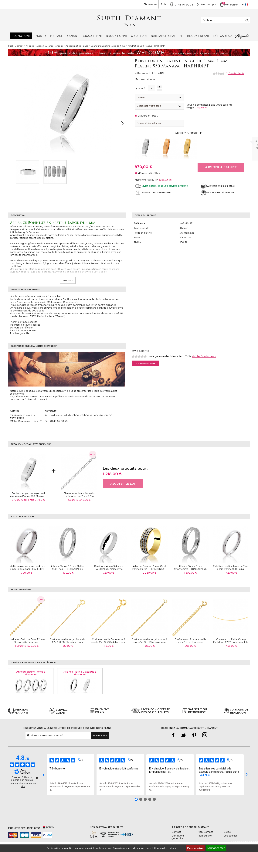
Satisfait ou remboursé (23, 330)
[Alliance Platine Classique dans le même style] (80, 685)
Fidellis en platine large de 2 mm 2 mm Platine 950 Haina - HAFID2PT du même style (231, 569)
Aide (163, 4)
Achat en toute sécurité (23, 322)
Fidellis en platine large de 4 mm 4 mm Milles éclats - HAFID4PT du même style (26, 569)
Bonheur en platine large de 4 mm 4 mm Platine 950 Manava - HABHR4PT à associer (28, 496)
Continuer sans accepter (244, 841)
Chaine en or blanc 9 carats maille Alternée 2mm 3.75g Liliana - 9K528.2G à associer (79, 496)
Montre (41, 35)
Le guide (241, 36)
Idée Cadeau (222, 35)
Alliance (183, 228)
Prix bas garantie (19, 333)
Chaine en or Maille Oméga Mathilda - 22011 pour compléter (231, 640)
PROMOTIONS (21, 35)
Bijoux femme (92, 35)
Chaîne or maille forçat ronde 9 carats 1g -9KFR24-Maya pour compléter (149, 642)
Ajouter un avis (145, 363)
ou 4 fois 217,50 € (34, 499)
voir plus (205, 774)
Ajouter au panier (221, 167)
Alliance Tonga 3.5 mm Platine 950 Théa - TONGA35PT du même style (67, 569)
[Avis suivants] (247, 774)
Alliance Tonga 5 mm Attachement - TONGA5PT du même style (190, 569)
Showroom (150, 4)
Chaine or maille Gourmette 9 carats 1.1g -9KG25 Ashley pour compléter (108, 642)
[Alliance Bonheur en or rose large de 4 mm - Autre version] (165, 148)
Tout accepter (216, 848)
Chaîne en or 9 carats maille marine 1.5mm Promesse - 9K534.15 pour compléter (190, 642)
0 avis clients (236, 73)
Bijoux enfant (198, 35)
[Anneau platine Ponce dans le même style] (31, 685)
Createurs (139, 35)
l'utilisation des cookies (164, 848)
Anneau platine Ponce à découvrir (30, 673)
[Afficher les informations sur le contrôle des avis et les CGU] (37, 777)
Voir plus (68, 280)
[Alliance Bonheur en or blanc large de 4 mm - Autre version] (145, 148)
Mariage (56, 35)
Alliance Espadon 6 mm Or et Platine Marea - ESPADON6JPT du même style (149, 569)
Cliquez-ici (165, 179)
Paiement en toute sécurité (25, 324)
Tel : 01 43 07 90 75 (56, 421)
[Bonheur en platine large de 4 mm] (27, 172)
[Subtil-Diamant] (129, 21)
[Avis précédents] (43, 774)
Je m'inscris (100, 735)
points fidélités (151, 173)
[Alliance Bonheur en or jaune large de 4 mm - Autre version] (186, 148)
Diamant (72, 35)
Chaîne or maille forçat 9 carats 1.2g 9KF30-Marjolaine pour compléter (67, 642)
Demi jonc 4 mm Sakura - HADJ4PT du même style (108, 567)
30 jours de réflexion (21, 327)
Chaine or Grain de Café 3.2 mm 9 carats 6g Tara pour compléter (27, 642)
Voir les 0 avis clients (204, 356)
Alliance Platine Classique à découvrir (80, 673)
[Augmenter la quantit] (159, 87)
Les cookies (230, 835)
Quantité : (141, 88)
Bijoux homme (117, 35)
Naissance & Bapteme (167, 35)
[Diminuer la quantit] (159, 90)
